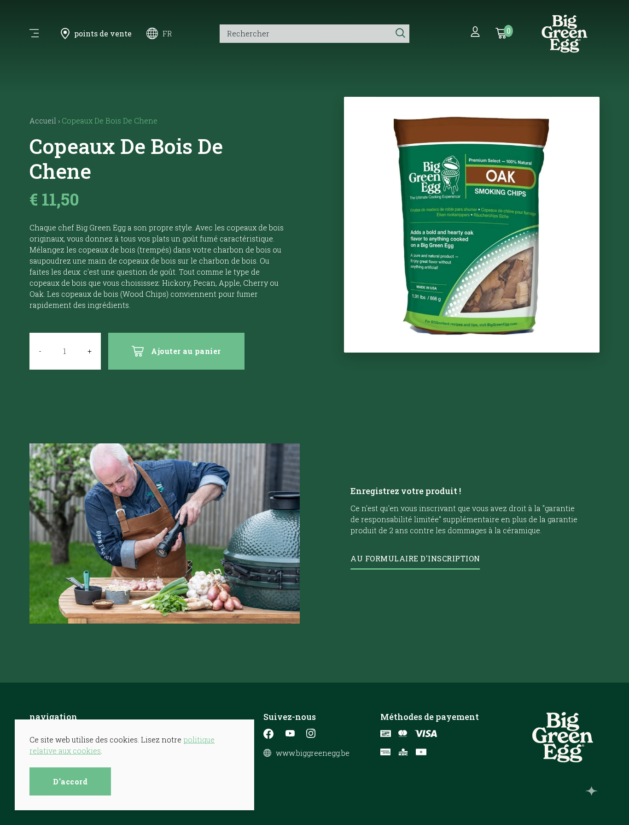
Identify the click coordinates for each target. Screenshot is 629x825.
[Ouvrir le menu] (34, 34)
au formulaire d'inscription (415, 558)
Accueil (42, 120)
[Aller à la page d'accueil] (564, 34)
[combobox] (305, 33)
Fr (167, 33)
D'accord (70, 781)
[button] (472, 341)
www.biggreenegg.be (312, 753)
